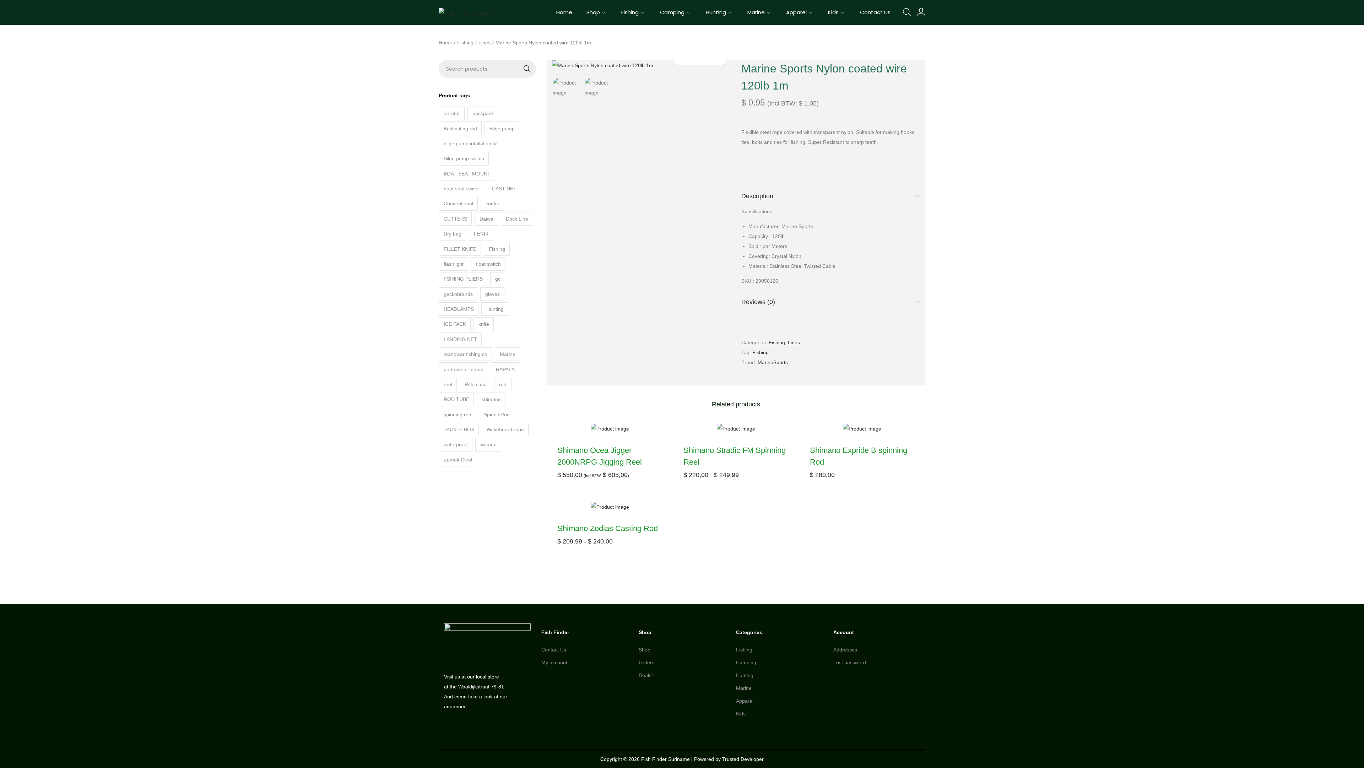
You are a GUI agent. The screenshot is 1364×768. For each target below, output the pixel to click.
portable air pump (463, 369)
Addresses (845, 650)
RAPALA (505, 369)
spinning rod (457, 414)
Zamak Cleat (458, 460)
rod (503, 384)
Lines (484, 42)
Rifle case (476, 384)
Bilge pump (502, 128)
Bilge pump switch (464, 158)
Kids (741, 713)
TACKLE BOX (459, 429)
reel (448, 384)
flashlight (454, 264)
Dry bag (452, 234)
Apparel (744, 701)
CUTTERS (455, 219)
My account (554, 662)
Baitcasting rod (460, 128)
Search (512, 73)
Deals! (646, 675)
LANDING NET (460, 339)
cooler (492, 203)
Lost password (849, 662)
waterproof (456, 444)
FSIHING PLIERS (463, 279)
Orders (646, 662)
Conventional (458, 203)
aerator (452, 113)
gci (498, 279)
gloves (492, 294)
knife (483, 324)
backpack (483, 113)
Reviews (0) (758, 301)
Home (445, 42)
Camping (746, 662)
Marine (507, 354)
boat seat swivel (462, 188)
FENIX (481, 234)
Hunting (495, 309)
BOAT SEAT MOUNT (467, 174)
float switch (488, 264)
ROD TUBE (456, 399)
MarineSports (773, 362)
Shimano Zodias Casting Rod (607, 528)
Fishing (465, 42)
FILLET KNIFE (460, 249)
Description (757, 196)
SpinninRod (497, 414)
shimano (491, 399)
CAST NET (504, 188)
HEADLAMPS (459, 309)
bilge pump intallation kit (471, 143)
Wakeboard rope (505, 429)
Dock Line (517, 219)
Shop (644, 650)
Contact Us (553, 650)
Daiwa (486, 219)
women (488, 444)
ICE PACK (455, 324)
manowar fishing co (465, 354)
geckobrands (458, 294)
